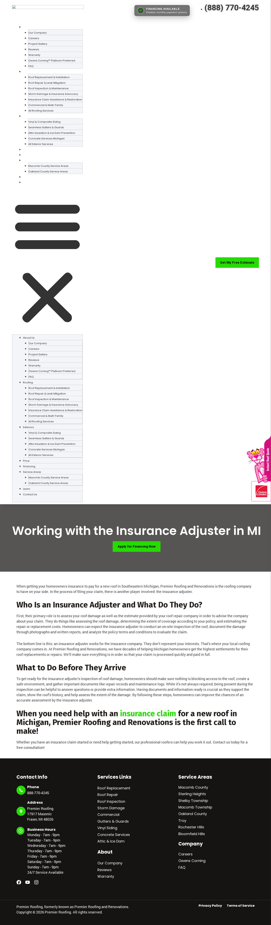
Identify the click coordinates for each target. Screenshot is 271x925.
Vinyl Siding (107, 827)
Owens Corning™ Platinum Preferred (51, 60)
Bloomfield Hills (191, 833)
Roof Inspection (111, 801)
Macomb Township (195, 807)
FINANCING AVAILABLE (163, 8)
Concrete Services (113, 834)
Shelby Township (193, 800)
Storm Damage (111, 807)
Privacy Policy (210, 905)
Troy (182, 820)
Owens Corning (192, 860)
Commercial (108, 814)
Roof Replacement (113, 788)
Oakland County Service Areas (48, 171)
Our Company (109, 863)
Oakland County (192, 813)
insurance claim (148, 713)
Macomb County (193, 787)
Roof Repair (107, 794)
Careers (185, 854)
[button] (47, 262)
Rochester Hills (191, 827)
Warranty (105, 876)
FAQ (31, 66)
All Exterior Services (40, 144)
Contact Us (31, 182)
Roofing (28, 382)
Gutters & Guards (113, 821)
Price (26, 150)
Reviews (104, 869)
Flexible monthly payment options (166, 12)
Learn (27, 177)
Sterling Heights (192, 793)
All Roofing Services (41, 111)
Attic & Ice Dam (111, 841)
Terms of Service (241, 905)
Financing (30, 155)
